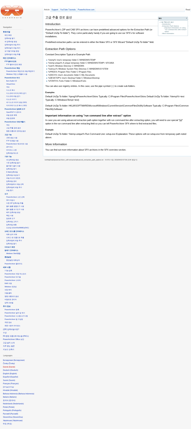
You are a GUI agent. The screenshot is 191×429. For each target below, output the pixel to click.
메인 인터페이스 (9, 58)
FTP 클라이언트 (10, 61)
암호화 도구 (10, 218)
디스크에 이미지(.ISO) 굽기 (16, 93)
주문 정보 (8, 322)
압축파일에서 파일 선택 (15, 184)
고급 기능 (8, 135)
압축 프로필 (9, 303)
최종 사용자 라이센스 (12, 326)
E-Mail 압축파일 (12, 172)
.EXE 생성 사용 (11, 138)
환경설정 (8, 257)
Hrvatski (14, 390)
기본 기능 (8, 156)
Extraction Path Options (170, 26)
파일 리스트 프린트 (13, 178)
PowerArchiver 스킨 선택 (15, 197)
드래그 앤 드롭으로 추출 (15, 237)
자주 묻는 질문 (9, 346)
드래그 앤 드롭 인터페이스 (14, 231)
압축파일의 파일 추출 (12, 54)
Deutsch (14, 370)
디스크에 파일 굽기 (13, 96)
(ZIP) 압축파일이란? (11, 329)
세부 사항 (7, 267)
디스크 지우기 (11, 99)
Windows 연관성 (11, 287)
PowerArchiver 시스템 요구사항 (16, 316)
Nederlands (18, 404)
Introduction (166, 24)
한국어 (12, 400)
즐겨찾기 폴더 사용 (13, 166)
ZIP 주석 (9, 147)
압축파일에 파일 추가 (12, 45)
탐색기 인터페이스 (11, 250)
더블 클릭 (8, 293)
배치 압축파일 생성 (13, 212)
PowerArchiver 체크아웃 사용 (17, 144)
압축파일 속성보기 (13, 175)
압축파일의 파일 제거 (12, 48)
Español (14, 377)
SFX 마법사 (10, 200)
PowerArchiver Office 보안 (13, 339)
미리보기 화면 (10, 247)
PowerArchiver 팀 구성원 (14, 319)
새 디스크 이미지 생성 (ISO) (16, 102)
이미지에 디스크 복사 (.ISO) (16, 105)
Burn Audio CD (11, 81)
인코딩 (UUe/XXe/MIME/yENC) (17, 228)
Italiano (13, 397)
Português (16, 410)
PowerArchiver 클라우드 (13, 264)
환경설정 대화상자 (13, 260)
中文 (9, 424)
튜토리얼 (6, 32)
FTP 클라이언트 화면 (14, 64)
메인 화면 (8, 35)
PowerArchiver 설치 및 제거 (15, 313)
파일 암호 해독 (11, 115)
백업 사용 (9, 215)
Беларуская (19, 360)
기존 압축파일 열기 (13, 163)
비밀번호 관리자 (11, 299)
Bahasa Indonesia (26, 394)
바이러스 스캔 (11, 150)
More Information (168, 33)
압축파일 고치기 (12, 221)
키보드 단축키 (8, 349)
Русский (14, 414)
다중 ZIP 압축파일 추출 (14, 203)
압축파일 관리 (11, 181)
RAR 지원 (8, 283)
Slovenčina (17, 417)
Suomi (11, 380)
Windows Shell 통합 (13, 253)
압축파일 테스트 (12, 153)
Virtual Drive (10, 84)
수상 (5, 333)
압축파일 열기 (10, 38)
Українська (17, 420)
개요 (8, 87)
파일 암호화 (10, 118)
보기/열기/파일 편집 (12, 51)
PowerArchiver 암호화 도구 (15, 109)
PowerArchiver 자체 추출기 (15, 122)
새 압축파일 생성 (11, 41)
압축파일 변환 (11, 225)
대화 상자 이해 (11, 234)
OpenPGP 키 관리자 (13, 112)
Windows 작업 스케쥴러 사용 (16, 74)
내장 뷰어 (8, 290)
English (13, 374)
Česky (11, 363)
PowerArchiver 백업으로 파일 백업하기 (20, 71)
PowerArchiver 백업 (12, 68)
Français (14, 384)
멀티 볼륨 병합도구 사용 (15, 206)
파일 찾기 (9, 190)
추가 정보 (7, 306)
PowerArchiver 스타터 (13, 280)
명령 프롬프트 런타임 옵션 (16, 131)
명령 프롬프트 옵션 (12, 296)
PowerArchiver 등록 (12, 309)
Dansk (11, 367)
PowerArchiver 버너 (12, 78)
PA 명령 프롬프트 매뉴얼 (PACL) (16, 336)
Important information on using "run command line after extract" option (176, 29)
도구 (6, 194)
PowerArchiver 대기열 (13, 277)
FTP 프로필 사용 (12, 141)
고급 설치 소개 (9, 343)
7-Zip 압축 (8, 270)
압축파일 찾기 (11, 169)
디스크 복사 (10, 90)
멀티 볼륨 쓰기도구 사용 (15, 209)
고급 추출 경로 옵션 (167, 22)
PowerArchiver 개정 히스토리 (15, 274)
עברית (6, 387)
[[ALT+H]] (12, 12)
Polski (11, 407)
